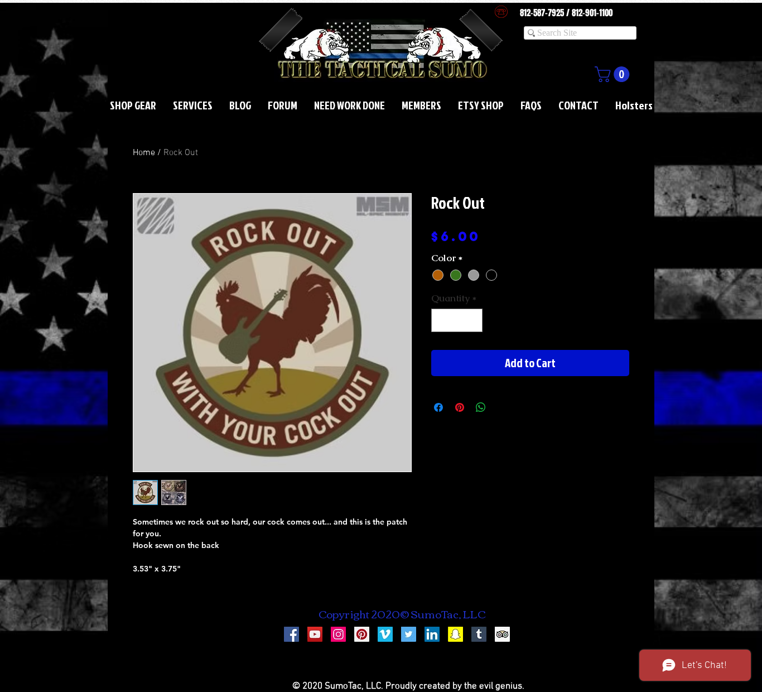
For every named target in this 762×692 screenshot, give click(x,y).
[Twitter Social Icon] (408, 634)
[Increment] (473, 320)
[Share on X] (502, 407)
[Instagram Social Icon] (338, 634)
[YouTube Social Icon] (314, 634)
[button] (614, 74)
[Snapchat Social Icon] (455, 634)
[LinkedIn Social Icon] (432, 634)
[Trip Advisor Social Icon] (502, 634)
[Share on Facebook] (438, 407)
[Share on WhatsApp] (481, 407)
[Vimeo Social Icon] (385, 634)
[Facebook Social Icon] (291, 634)
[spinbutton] (457, 320)
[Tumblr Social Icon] (478, 634)
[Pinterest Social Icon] (361, 634)
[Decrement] (441, 320)
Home (144, 152)
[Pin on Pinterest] (459, 407)
